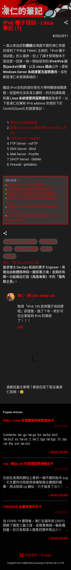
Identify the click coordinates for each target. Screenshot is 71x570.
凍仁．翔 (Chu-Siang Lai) (36, 296)
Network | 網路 (26, 249)
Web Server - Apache (25, 138)
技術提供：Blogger (38, 555)
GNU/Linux (48, 241)
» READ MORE (58, 452)
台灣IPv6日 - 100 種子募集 (25, 184)
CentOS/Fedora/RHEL (20, 241)
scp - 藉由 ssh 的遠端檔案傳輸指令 (28, 464)
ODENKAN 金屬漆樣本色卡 (22, 507)
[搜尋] (66, 7)
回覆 (20, 327)
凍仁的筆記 (26, 6)
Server (46, 249)
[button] (66, 23)
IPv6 (8, 249)
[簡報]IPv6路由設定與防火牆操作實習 (31, 193)
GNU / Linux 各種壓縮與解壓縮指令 (28, 420)
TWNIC (10, 256)
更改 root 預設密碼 (23, 122)
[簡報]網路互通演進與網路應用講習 (29, 189)
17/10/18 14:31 (27, 300)
